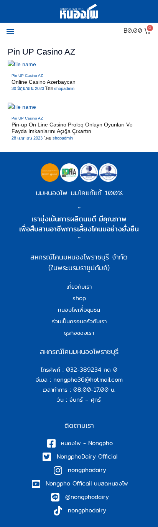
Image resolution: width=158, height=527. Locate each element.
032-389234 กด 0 (91, 369)
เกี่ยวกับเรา (79, 286)
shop (79, 298)
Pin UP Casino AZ (27, 75)
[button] (10, 31)
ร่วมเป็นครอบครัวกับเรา (79, 321)
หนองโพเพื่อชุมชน (79, 309)
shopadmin (64, 88)
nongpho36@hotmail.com (88, 379)
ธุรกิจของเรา (79, 332)
